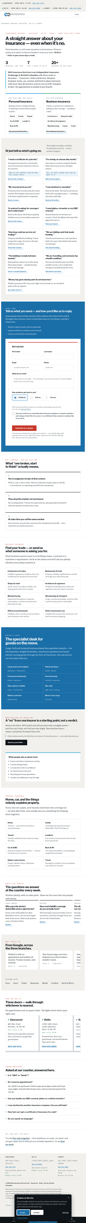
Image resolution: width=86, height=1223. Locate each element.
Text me (53, 397)
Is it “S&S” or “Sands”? (18, 1075)
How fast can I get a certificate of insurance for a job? (32, 1112)
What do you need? (19, 374)
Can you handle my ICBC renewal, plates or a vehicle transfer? (36, 1098)
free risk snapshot (21, 1138)
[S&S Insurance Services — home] (14, 14)
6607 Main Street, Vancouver (12, 1162)
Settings (65, 1212)
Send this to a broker (24, 428)
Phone (46, 363)
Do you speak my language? (20, 1119)
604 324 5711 (15, 1046)
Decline (36, 1212)
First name (16, 352)
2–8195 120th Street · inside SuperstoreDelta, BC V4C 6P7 (50, 1026)
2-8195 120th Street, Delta (43, 1160)
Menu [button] (77, 14)
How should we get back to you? (24, 392)
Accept (22, 1212)
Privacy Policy (26, 409)
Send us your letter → (16, 742)
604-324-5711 (38, 3)
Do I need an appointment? (20, 1082)
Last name (48, 352)
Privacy (8, 1205)
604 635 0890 (49, 1046)
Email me (22, 397)
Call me (38, 397)
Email (14, 363)
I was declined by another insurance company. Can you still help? (37, 1105)
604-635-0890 (34, 8)
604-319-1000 (75, 8)
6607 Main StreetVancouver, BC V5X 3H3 (16, 1025)
